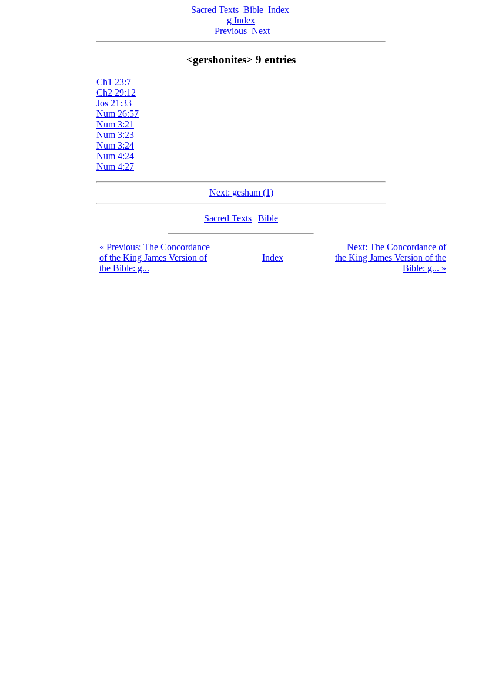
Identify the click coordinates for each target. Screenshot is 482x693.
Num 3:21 (115, 124)
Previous (231, 31)
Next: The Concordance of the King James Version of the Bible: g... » (390, 257)
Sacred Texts (215, 10)
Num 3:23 (115, 135)
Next (261, 31)
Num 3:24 (115, 145)
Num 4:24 (115, 156)
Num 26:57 (117, 114)
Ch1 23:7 (113, 82)
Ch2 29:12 (116, 92)
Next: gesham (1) (241, 192)
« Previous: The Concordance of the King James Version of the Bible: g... (154, 257)
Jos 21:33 (114, 103)
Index (278, 10)
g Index (241, 20)
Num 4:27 (115, 166)
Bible (253, 10)
